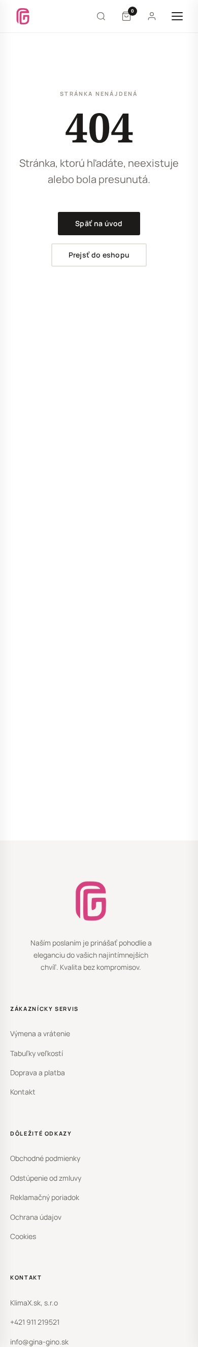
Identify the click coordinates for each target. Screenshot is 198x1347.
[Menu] (177, 16)
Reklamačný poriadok (44, 1197)
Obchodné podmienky (45, 1158)
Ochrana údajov (35, 1217)
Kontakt (23, 1092)
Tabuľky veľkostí (36, 1053)
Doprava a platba (37, 1072)
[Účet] (151, 16)
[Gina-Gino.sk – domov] (23, 16)
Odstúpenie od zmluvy (45, 1178)
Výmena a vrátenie (40, 1033)
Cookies (23, 1236)
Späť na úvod (99, 223)
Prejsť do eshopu (99, 255)
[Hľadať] (101, 16)
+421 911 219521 (34, 1322)
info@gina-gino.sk (39, 1341)
